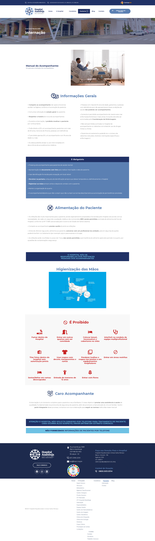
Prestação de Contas (83, 527)
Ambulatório (80, 488)
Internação (80, 502)
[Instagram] (42, 471)
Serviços (79, 485)
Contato (101, 11)
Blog (93, 11)
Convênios (72, 11)
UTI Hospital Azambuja (84, 500)
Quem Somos (81, 483)
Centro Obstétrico (82, 515)
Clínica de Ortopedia (83, 517)
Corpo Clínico (81, 524)
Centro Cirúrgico (82, 493)
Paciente (83, 11)
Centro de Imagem (82, 512)
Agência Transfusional (83, 490)
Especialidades (81, 505)
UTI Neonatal (81, 498)
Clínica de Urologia (82, 519)
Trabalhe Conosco (92, 539)
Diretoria (79, 522)
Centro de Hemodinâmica (84, 510)
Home (50, 11)
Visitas (104, 485)
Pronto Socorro (81, 495)
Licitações (80, 529)
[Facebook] (37, 471)
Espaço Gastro (81, 507)
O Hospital (59, 11)
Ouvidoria (90, 536)
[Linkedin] (47, 471)
